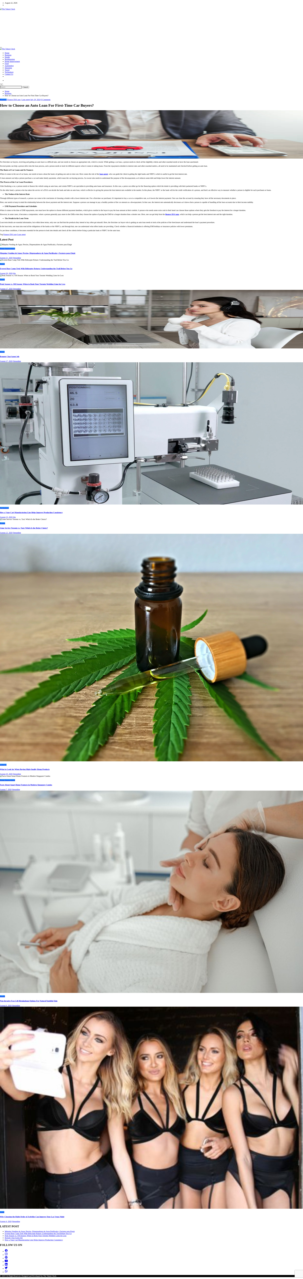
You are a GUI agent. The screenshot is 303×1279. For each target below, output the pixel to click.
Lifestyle (3, 765)
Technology (9, 72)
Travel (7, 70)
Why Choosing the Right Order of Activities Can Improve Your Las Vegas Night (32, 1217)
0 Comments (45, 100)
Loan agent (25, 100)
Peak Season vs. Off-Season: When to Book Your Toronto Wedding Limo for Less (32, 284)
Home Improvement (12, 61)
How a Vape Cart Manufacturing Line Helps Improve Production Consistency (31, 513)
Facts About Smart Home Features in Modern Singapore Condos (26, 785)
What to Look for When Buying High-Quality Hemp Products (25, 769)
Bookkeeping (10, 59)
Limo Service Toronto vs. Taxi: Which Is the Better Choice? (24, 528)
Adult (2, 1212)
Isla (14, 273)
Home (7, 53)
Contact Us (9, 74)
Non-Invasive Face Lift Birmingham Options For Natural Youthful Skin (28, 1001)
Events (2, 523)
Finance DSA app (13, 100)
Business (8, 55)
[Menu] (1, 47)
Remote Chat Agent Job (9, 357)
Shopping (8, 68)
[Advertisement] (151, 28)
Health (7, 57)
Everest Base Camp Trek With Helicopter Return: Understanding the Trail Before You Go (36, 269)
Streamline (17, 258)
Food (7, 64)
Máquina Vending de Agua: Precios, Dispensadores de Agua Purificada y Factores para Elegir (37, 253)
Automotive (9, 66)
